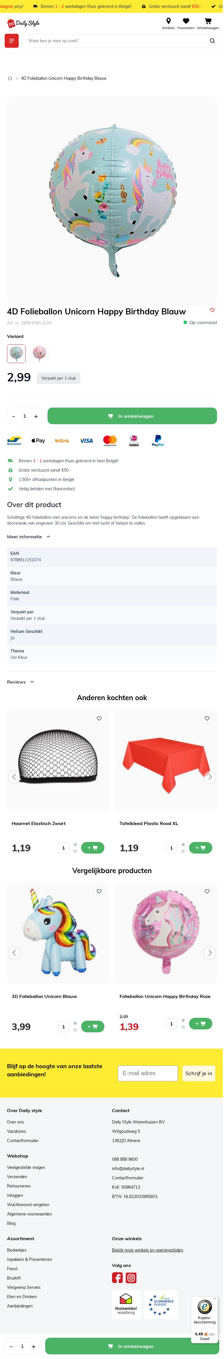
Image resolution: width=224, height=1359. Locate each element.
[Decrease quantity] (75, 847)
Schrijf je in (194, 1069)
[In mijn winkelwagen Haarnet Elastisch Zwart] (92, 843)
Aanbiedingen (20, 1301)
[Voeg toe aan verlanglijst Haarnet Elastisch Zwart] (99, 714)
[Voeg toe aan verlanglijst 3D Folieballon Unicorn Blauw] (99, 887)
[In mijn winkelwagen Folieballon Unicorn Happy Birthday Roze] (200, 1019)
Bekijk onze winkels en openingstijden (145, 1245)
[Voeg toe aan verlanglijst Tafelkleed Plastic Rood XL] (207, 714)
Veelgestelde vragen (26, 1163)
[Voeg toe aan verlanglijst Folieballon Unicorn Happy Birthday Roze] (207, 887)
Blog (11, 1219)
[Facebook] (115, 1273)
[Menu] (210, 1299)
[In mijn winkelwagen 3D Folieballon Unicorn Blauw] (92, 1022)
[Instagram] (129, 1273)
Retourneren (19, 1181)
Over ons (15, 1117)
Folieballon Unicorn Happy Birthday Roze (165, 992)
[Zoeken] (212, 41)
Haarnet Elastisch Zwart (39, 819)
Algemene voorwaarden (29, 1209)
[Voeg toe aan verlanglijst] (212, 310)
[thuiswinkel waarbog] (124, 1300)
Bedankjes (17, 1245)
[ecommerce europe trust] (158, 1300)
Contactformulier (22, 1136)
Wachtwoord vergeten (28, 1200)
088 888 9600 (123, 1155)
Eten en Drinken (22, 1292)
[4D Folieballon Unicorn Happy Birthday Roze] (39, 353)
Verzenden (17, 1172)
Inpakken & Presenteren (29, 1255)
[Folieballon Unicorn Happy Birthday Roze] (166, 928)
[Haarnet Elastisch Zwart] (58, 755)
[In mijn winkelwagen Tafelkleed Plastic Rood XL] (200, 843)
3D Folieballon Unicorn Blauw (44, 992)
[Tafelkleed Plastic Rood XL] (166, 755)
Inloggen (15, 1191)
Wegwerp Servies (24, 1283)
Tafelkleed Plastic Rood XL (149, 819)
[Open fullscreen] (112, 200)
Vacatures (16, 1127)
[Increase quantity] (75, 840)
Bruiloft (14, 1273)
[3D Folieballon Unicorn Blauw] (58, 928)
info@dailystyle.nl (126, 1164)
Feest (12, 1264)
